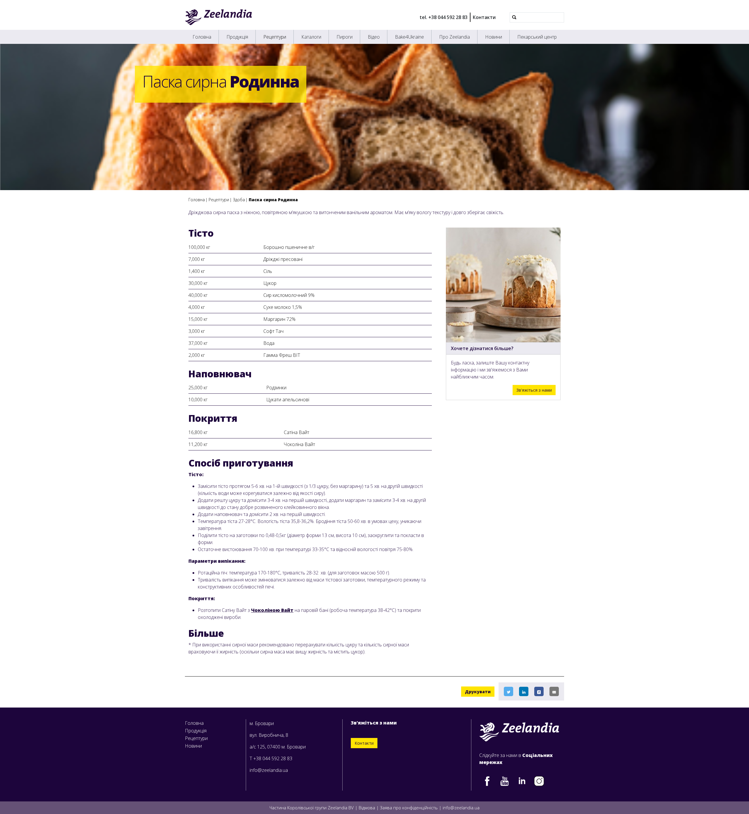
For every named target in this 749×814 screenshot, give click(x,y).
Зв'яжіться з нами (534, 390)
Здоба (239, 199)
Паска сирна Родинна (273, 199)
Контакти (484, 17)
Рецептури (274, 37)
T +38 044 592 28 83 (271, 758)
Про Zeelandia (454, 37)
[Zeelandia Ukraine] (218, 17)
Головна (202, 37)
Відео (374, 37)
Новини (493, 37)
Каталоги (311, 37)
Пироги (344, 37)
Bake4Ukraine (409, 37)
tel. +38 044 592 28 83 (444, 17)
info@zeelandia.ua (269, 770)
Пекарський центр (537, 37)
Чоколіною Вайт (272, 610)
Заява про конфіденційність (409, 807)
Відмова (367, 807)
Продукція (237, 37)
